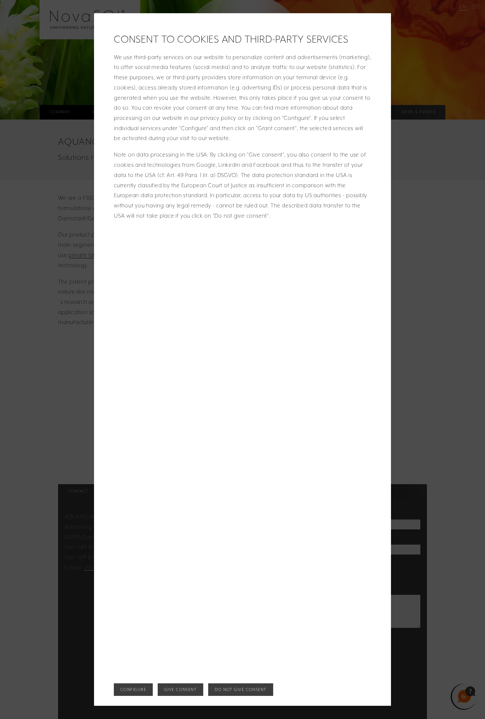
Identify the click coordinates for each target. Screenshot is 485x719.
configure (133, 689)
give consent (180, 689)
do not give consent (240, 689)
